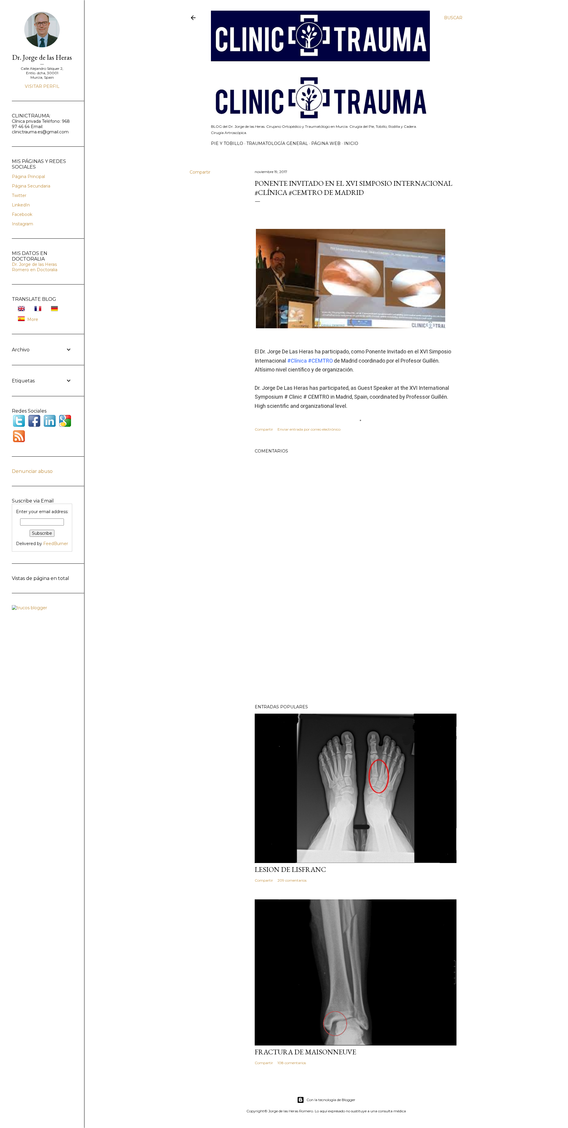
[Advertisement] (355, 648)
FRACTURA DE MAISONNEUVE (305, 1051)
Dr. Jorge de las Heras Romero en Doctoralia (34, 267)
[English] (19, 309)
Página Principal (28, 176)
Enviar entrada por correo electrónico (309, 429)
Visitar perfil (42, 86)
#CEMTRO (320, 361)
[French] (36, 309)
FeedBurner (55, 543)
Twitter (19, 195)
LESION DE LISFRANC (290, 869)
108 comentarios (291, 1063)
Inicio (351, 143)
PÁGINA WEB (326, 143)
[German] (52, 309)
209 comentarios (291, 880)
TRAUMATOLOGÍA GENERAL (277, 143)
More (32, 319)
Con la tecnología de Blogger (330, 1100)
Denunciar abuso (32, 471)
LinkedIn (21, 205)
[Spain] (19, 319)
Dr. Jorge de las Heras (42, 57)
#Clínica (297, 361)
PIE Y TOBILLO (227, 143)
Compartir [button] (200, 172)
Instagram (22, 224)
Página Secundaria (31, 186)
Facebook (22, 214)
